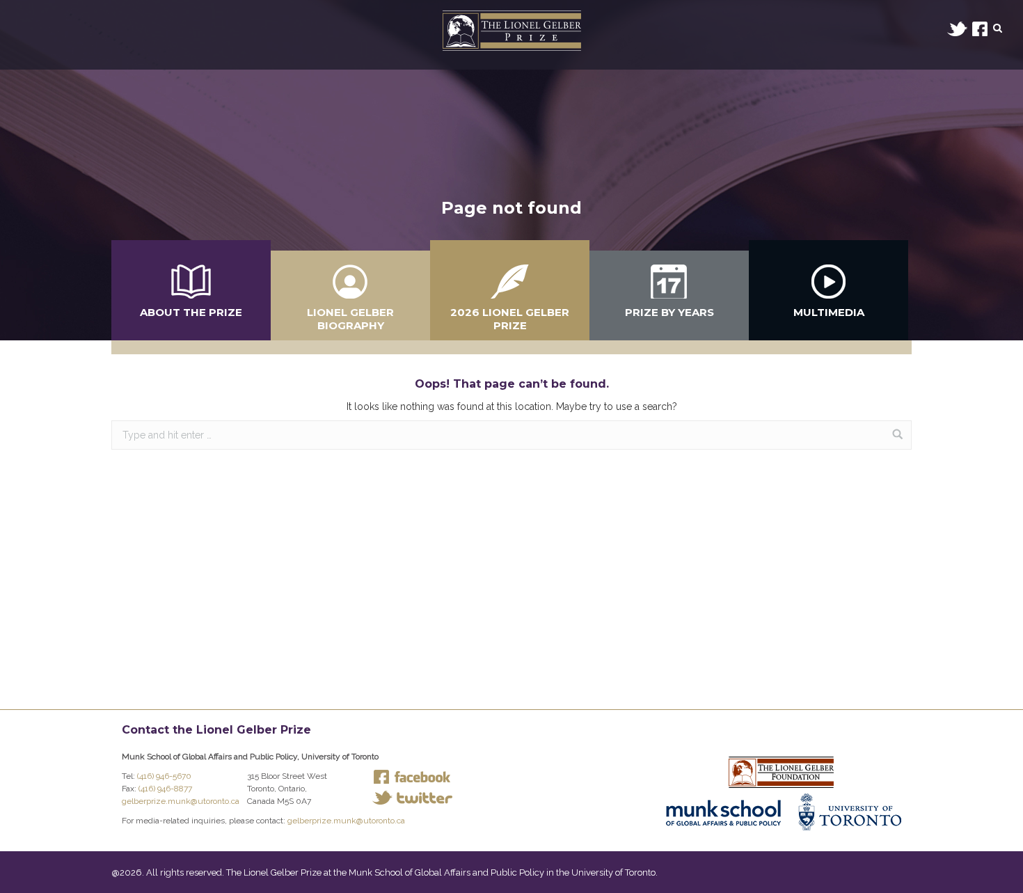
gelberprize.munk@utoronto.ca (180, 801)
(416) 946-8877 (165, 788)
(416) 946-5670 (164, 776)
